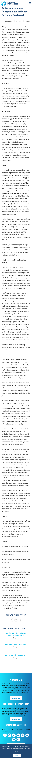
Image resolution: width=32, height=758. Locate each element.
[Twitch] (18, 739)
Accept (17, 755)
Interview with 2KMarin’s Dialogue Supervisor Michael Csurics (16, 634)
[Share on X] (11, 620)
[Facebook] (9, 735)
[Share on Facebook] (16, 620)
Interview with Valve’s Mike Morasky (16, 644)
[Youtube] (18, 735)
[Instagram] (22, 735)
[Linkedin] (14, 739)
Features (27, 21)
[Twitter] (14, 735)
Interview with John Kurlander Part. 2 (16, 655)
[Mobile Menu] (30, 4)
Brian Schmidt (8, 21)
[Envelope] (5, 735)
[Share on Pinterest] (20, 620)
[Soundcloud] (27, 735)
